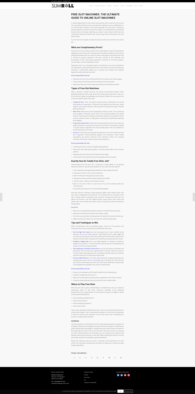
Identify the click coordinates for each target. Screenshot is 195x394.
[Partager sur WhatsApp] (86, 357)
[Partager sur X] (80, 357)
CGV (85, 380)
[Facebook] (118, 375)
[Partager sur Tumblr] (103, 357)
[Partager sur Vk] (109, 357)
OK (120, 391)
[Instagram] (125, 375)
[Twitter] (121, 375)
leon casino (97, 258)
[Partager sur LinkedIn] (97, 357)
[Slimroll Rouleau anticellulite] (62, 5)
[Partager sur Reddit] (115, 357)
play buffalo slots (82, 75)
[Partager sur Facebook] (74, 357)
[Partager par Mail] (121, 357)
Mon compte (87, 377)
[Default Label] (128, 375)
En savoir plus (128, 391)
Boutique (86, 374)
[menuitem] (91, 5)
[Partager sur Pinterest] (92, 357)
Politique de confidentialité (90, 382)
